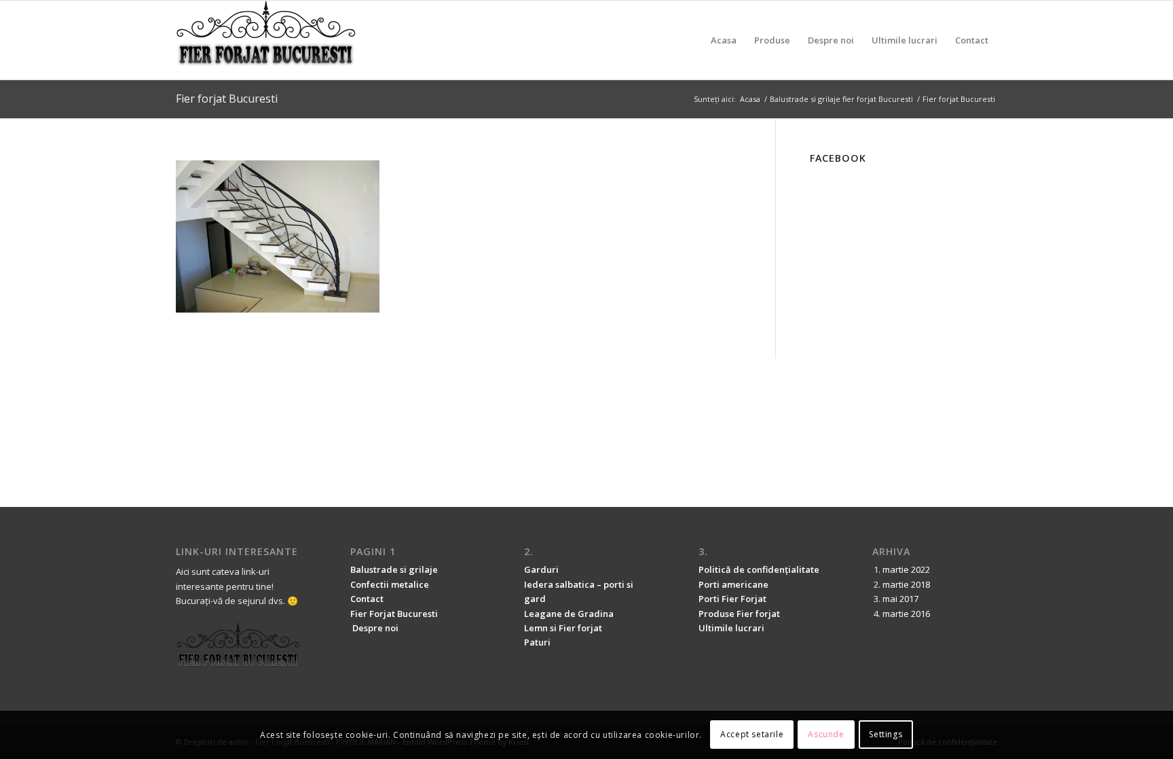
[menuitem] (723, 40)
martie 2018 (906, 584)
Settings (885, 735)
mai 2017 (900, 599)
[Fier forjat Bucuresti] (266, 40)
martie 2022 (906, 569)
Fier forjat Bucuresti (227, 98)
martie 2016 (906, 613)
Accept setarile (751, 735)
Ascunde (826, 735)
